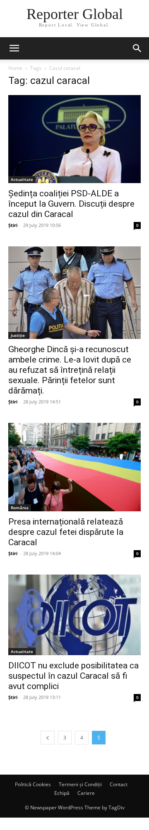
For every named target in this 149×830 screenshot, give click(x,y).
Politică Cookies (33, 784)
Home (15, 68)
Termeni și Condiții (80, 784)
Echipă (62, 793)
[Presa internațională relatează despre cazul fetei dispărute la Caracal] (74, 467)
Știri (12, 225)
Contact (118, 784)
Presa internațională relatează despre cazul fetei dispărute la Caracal (65, 532)
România (20, 507)
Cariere (86, 793)
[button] (14, 48)
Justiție (18, 335)
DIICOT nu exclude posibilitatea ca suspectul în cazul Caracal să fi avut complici (73, 676)
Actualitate (22, 179)
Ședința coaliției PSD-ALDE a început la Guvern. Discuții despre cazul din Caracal (71, 203)
